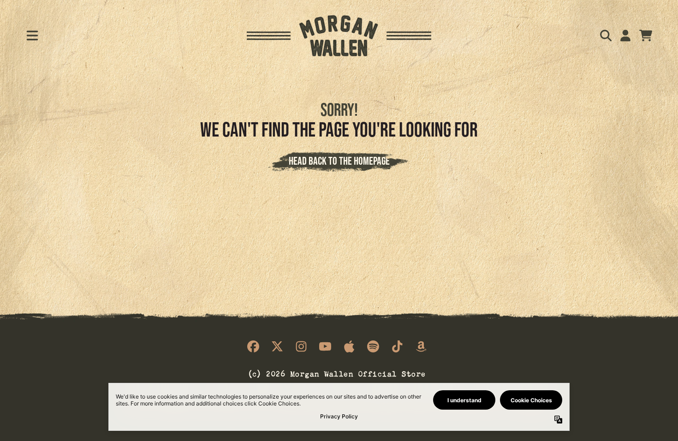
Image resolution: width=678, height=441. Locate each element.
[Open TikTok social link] (397, 346)
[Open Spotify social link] (373, 346)
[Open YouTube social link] (325, 346)
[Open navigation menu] (32, 35)
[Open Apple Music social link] (349, 346)
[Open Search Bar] (605, 35)
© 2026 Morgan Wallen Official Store (337, 373)
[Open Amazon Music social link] (421, 346)
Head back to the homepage (339, 161)
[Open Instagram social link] (301, 346)
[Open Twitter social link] (277, 346)
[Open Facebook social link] (253, 346)
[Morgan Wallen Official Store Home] (339, 36)
